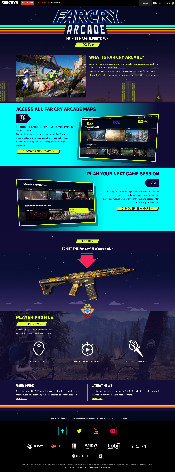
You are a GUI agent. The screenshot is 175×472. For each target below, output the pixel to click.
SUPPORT (66, 467)
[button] (87, 45)
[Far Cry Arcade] (87, 22)
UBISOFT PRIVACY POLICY (104, 467)
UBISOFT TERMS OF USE (89, 467)
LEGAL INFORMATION (76, 467)
